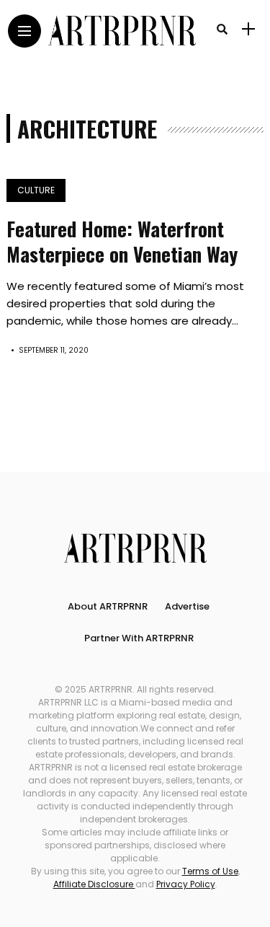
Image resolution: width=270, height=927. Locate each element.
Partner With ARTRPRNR (139, 638)
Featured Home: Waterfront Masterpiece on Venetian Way (122, 241)
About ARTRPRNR (108, 606)
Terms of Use (210, 871)
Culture (36, 190)
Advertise (187, 606)
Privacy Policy (185, 884)
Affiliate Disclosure (94, 884)
